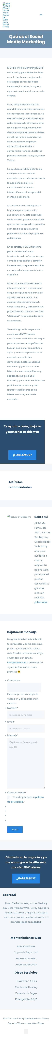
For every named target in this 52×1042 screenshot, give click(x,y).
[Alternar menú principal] (41, 15)
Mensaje (12, 735)
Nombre (12, 708)
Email (11, 721)
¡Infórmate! (41, 602)
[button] (48, 15)
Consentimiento (17, 792)
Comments (13, 680)
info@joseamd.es (16, 662)
